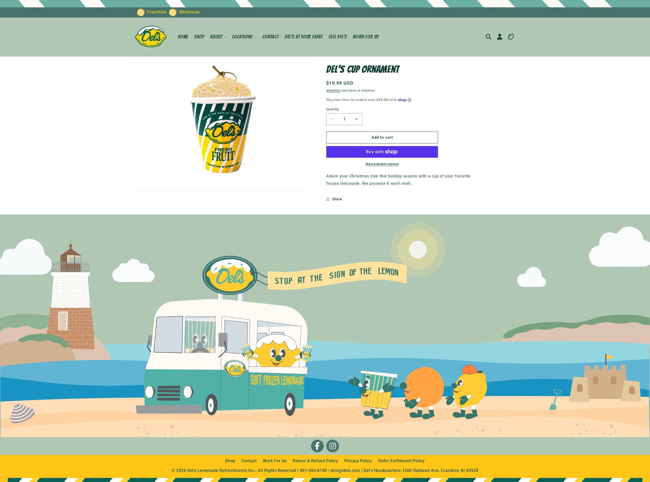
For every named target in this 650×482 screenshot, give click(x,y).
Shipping (333, 90)
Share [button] (337, 199)
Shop (230, 460)
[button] (218, 36)
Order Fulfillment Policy (401, 460)
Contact (249, 460)
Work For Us (275, 460)
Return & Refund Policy (316, 460)
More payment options (382, 164)
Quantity (332, 109)
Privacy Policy (358, 460)
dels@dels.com (345, 470)
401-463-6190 (313, 470)
